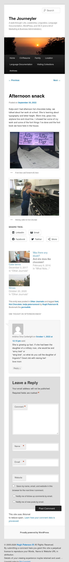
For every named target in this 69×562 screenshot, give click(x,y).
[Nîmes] (19, 280)
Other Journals (37, 301)
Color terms (15, 264)
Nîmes (12, 287)
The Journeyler (22, 18)
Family (38, 57)
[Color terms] (19, 257)
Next (56, 80)
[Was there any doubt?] (45, 260)
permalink (25, 307)
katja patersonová (31, 304)
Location (49, 57)
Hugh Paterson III (50, 304)
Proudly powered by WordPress (34, 532)
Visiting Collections (45, 64)
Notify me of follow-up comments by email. (34, 496)
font (56, 301)
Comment (20, 406)
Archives (13, 70)
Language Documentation (21, 64)
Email (19, 461)
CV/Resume (25, 57)
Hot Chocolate (15, 304)
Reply (17, 368)
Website (18, 477)
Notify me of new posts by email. (30, 501)
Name (19, 446)
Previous (14, 80)
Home (12, 57)
